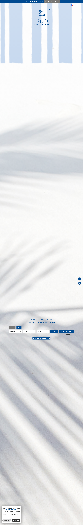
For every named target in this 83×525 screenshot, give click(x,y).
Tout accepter (16, 520)
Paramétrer (6, 520)
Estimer (19, 327)
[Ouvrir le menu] (49, 9)
